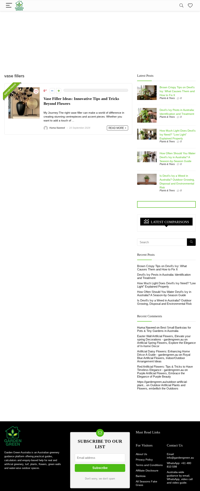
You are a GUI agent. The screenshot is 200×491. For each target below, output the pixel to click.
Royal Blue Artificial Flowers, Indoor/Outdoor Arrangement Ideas (163, 358)
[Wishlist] (190, 5)
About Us (141, 454)
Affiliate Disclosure (147, 470)
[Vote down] (52, 90)
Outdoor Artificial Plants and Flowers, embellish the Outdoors (161, 386)
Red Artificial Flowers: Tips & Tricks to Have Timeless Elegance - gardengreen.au (165, 368)
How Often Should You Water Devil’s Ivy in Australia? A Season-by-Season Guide (178, 157)
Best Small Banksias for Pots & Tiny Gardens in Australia (164, 329)
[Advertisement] (100, 40)
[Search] (181, 5)
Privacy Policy (144, 459)
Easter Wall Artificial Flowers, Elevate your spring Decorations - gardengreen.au (164, 337)
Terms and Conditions (149, 465)
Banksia (141, 476)
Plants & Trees (167, 98)
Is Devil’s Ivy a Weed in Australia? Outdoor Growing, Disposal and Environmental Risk (164, 302)
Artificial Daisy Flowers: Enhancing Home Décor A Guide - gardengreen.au (163, 353)
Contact (172, 445)
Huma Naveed (57, 128)
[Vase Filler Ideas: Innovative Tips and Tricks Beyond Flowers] (24, 89)
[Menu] (9, 5)
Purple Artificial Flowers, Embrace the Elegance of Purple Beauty (161, 375)
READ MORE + (117, 128)
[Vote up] (58, 90)
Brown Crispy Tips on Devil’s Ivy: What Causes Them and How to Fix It (177, 91)
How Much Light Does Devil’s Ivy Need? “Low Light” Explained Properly (178, 134)
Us (180, 445)
